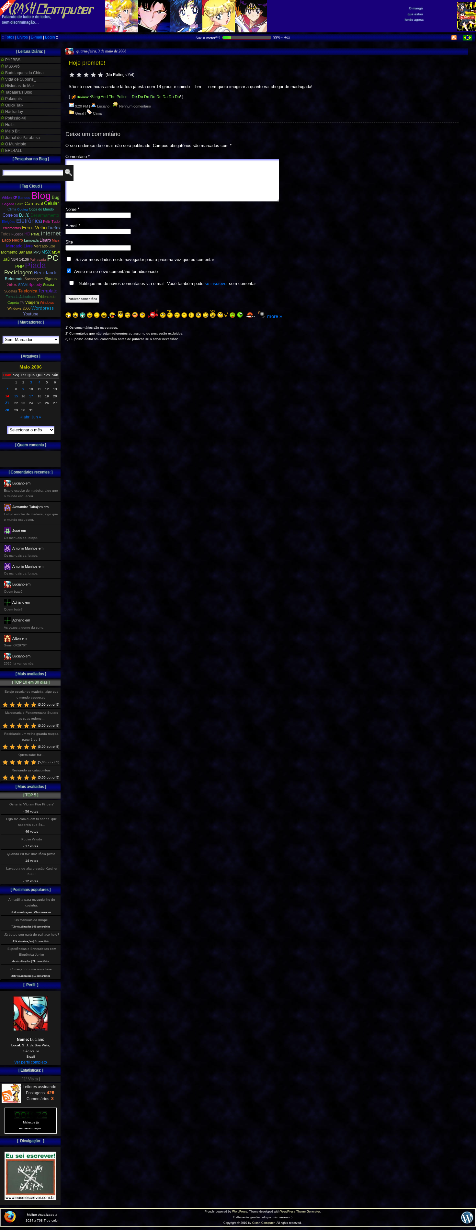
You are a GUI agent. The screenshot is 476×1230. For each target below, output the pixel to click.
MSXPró (12, 66)
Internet (51, 233)
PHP (19, 267)
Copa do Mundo (41, 209)
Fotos (9, 37)
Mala (55, 240)
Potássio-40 (15, 118)
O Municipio (15, 144)
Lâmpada (31, 240)
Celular (51, 203)
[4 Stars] (93, 75)
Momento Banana (16, 252)
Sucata (48, 285)
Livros (22, 37)
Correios (10, 215)
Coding (22, 209)
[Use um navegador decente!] (10, 1221)
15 (16, 396)
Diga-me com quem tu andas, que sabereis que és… (31, 821)
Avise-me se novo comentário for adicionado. (116, 271)
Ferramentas (11, 228)
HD (27, 234)
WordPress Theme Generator (300, 1211)
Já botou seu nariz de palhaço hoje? (31, 934)
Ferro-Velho (34, 227)
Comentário (77, 156)
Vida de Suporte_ (20, 79)
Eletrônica (29, 221)
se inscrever (216, 283)
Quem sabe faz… (31, 755)
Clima (97, 113)
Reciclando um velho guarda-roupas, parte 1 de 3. (31, 736)
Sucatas (10, 291)
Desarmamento (44, 215)
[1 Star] (72, 75)
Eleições (8, 221)
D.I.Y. (24, 215)
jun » (36, 417)
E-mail (36, 37)
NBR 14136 (20, 259)
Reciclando (45, 272)
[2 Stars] (79, 75)
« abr (24, 417)
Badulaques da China (24, 73)
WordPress (239, 1211)
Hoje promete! (87, 63)
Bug (55, 197)
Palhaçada (38, 259)
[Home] (47, 13)
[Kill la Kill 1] (466, 29)
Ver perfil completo (30, 1062)
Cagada (8, 204)
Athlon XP (9, 197)
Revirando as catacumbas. (31, 770)
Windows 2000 (18, 308)
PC (52, 257)
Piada (35, 265)
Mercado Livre (19, 246)
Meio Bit (11, 131)
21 (7, 403)
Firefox (54, 228)
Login (50, 37)
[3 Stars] (86, 75)
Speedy (35, 284)
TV (22, 302)
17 (31, 396)
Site (69, 242)
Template (47, 290)
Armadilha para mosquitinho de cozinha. (31, 902)
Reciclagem (18, 272)
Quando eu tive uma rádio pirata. (31, 854)
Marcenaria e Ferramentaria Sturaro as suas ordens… (31, 715)
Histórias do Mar (19, 86)
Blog (41, 195)
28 (7, 410)
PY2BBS (12, 60)
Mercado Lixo (44, 246)
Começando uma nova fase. (31, 969)
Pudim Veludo (31, 839)
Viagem (32, 302)
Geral (79, 113)
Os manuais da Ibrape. (32, 920)
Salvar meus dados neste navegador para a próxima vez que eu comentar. (145, 259)
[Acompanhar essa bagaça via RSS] (454, 39)
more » (274, 316)
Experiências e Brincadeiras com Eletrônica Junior (31, 951)
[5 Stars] (100, 75)
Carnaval (34, 203)
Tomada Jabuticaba (21, 297)
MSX (46, 252)
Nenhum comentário (134, 106)
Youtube (30, 314)
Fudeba (17, 234)
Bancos (24, 197)
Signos (50, 279)
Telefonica (27, 291)
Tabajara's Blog (18, 92)
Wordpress (42, 308)
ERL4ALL (13, 150)
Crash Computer (263, 1222)
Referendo (14, 279)
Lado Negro (12, 240)
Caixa (19, 204)
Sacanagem (34, 279)
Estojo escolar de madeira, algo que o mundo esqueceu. (32, 694)
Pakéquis (13, 99)
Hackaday (13, 111)
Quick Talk (13, 105)
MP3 (36, 252)
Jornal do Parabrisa (22, 137)
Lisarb (45, 240)
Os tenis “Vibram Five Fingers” (31, 804)
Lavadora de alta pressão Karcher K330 (31, 871)
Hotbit (10, 124)
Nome (72, 209)
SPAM (23, 285)
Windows (47, 302)
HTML (35, 234)
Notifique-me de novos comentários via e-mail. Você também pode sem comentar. (167, 283)
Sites (12, 284)
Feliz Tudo (51, 221)
